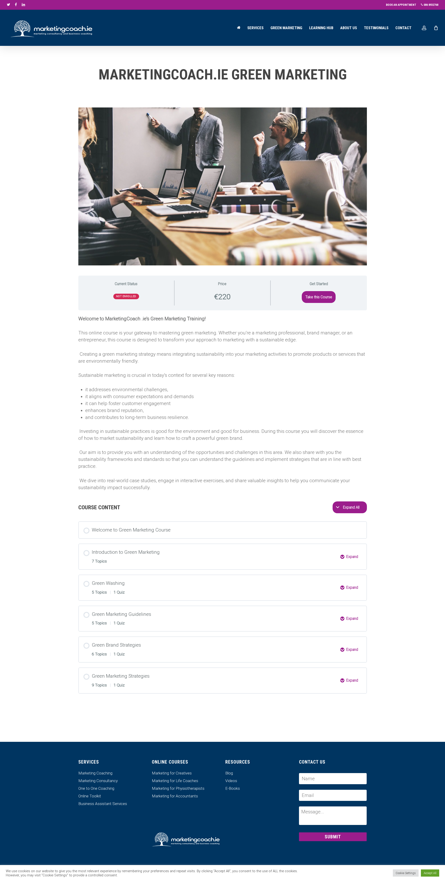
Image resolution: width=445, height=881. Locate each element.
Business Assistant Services (102, 804)
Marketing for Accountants (175, 796)
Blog (229, 773)
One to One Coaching (96, 788)
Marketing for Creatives (172, 773)
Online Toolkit (89, 796)
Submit (333, 837)
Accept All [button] (430, 873)
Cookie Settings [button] (406, 873)
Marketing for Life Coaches (175, 781)
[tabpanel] (222, 403)
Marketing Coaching (95, 773)
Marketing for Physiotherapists (178, 788)
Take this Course (318, 297)
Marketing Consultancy (98, 781)
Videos (231, 781)
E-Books (232, 788)
